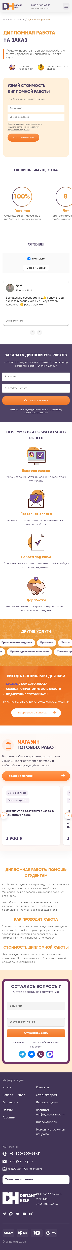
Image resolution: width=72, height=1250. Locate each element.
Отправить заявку (36, 1033)
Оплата (8, 1110)
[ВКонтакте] (31, 1054)
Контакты (42, 1087)
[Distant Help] (12, 6)
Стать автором (46, 1095)
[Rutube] (31, 1214)
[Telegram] (22, 1054)
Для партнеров (46, 1122)
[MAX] (49, 1054)
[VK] (17, 1214)
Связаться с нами (19, 1179)
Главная (7, 20)
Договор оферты (47, 1102)
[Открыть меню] (66, 6)
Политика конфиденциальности (50, 1112)
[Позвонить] (40, 1054)
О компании (10, 1102)
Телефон (36, 117)
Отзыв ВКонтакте (14, 320)
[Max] (11, 1214)
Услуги (20, 20)
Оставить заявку (36, 400)
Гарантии (9, 1117)
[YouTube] (24, 1214)
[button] (32, 332)
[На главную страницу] (19, 1198)
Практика (39, 642)
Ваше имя (36, 108)
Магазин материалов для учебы (50, 1132)
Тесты (58, 642)
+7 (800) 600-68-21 (25, 1153)
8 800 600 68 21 (40, 5)
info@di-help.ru (21, 1161)
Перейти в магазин (36, 776)
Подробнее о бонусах (37, 713)
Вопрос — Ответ (14, 1095)
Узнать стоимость (23, 137)
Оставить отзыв (36, 267)
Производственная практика (38, 651)
